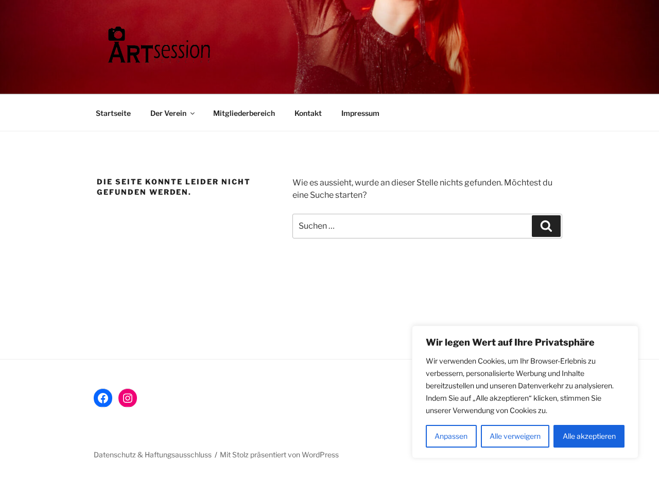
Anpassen (451, 436)
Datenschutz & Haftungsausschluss (153, 454)
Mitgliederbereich (244, 113)
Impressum (360, 113)
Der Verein (168, 113)
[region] (525, 392)
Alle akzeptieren (589, 436)
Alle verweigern (515, 436)
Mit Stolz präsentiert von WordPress (279, 454)
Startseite (113, 113)
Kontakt (308, 113)
